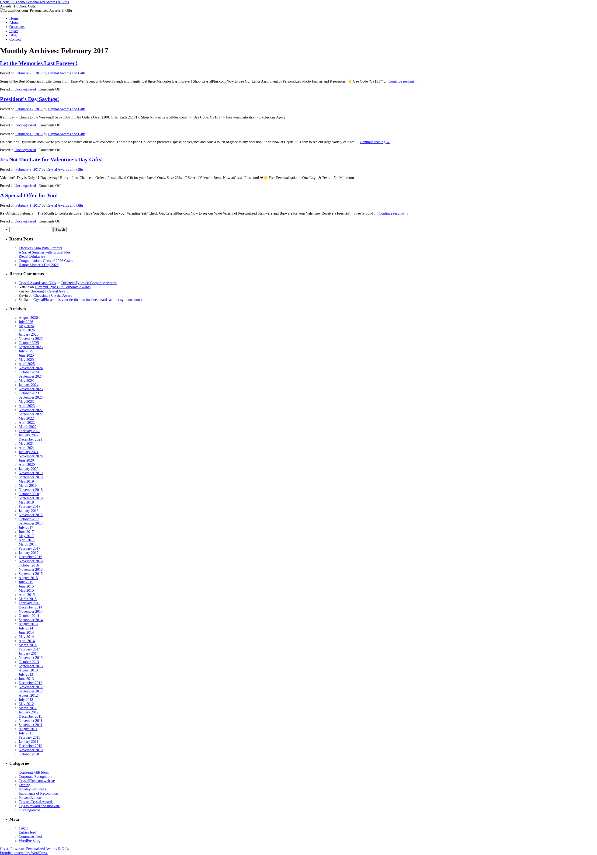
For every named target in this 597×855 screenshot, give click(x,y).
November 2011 (30, 721)
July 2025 (26, 351)
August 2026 (28, 318)
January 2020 (28, 469)
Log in (23, 828)
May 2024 (26, 380)
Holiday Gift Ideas (32, 789)
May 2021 (26, 443)
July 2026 (26, 322)
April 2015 (27, 595)
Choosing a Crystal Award (49, 291)
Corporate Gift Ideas (34, 772)
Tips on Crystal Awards (36, 802)
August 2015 (28, 578)
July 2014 (26, 628)
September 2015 (31, 574)
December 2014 (30, 607)
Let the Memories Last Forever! (38, 63)
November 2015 (31, 569)
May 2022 (26, 418)
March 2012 (28, 708)
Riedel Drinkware (32, 256)
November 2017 (31, 515)
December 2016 (30, 557)
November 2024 (31, 368)
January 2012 (28, 712)
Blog (13, 35)
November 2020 (31, 456)
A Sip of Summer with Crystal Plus (44, 252)
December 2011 (30, 716)
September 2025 (31, 347)
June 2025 (26, 355)
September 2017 (31, 523)
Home (13, 18)
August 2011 (28, 729)
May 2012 (26, 704)
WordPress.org (29, 841)
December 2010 (30, 746)
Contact (15, 39)
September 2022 (31, 414)
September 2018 (31, 498)
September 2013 (31, 666)
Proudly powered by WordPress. (24, 853)
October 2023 (29, 393)
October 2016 (29, 565)
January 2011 (28, 742)
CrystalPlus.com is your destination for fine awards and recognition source (87, 300)
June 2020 (26, 460)
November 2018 (31, 490)
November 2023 (31, 389)
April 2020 (27, 464)
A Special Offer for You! (29, 195)
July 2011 (26, 733)
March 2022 (28, 427)
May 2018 (26, 502)
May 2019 (26, 481)
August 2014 (28, 624)
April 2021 (27, 448)
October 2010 (29, 754)
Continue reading (404, 81)
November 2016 (31, 561)
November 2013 (31, 658)
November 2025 (31, 339)
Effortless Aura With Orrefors (40, 248)
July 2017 (26, 527)
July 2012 (26, 700)
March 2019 (28, 485)
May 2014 (26, 637)
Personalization (30, 797)
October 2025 (29, 343)
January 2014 (28, 653)
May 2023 (26, 401)
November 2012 (31, 687)
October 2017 (29, 519)
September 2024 (31, 376)
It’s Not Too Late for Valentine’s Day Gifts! (51, 159)
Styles (13, 31)
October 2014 (29, 616)
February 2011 (29, 737)
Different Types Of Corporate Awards (89, 283)
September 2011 (30, 725)
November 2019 (31, 473)
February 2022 (29, 431)
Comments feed (30, 836)
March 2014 (28, 645)
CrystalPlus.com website (37, 781)
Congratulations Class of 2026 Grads (46, 261)
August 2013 (28, 670)
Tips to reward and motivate (39, 806)
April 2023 (27, 406)
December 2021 (30, 439)
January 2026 (28, 334)
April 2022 (27, 422)
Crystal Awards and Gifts (66, 73)
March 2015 (28, 599)
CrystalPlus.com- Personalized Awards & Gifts (34, 2)
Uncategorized (25, 89)
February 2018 (29, 506)
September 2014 (31, 620)
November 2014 (31, 611)
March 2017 (28, 544)
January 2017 (28, 553)
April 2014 (27, 641)
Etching (24, 785)
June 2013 (26, 679)
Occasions (16, 27)
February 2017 (29, 548)
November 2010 (31, 750)
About (14, 22)
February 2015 (29, 603)
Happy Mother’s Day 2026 (39, 265)
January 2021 (28, 452)
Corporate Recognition (35, 777)
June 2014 (26, 632)
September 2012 (31, 691)
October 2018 (29, 494)
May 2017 (26, 536)
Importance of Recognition (38, 793)
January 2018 (28, 511)
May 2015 (26, 590)
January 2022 (28, 435)
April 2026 (27, 330)
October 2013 (29, 662)
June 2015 (26, 586)
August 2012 (28, 695)
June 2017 (26, 532)
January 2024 (28, 385)
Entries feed (27, 832)
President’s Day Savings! (29, 99)
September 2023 (31, 397)
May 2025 (26, 359)
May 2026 (26, 326)
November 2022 (31, 410)
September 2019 (31, 477)
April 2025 (27, 364)
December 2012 (30, 683)
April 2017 (27, 540)
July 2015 (26, 582)
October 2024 (29, 372)
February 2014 (29, 649)
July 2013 (26, 674)
